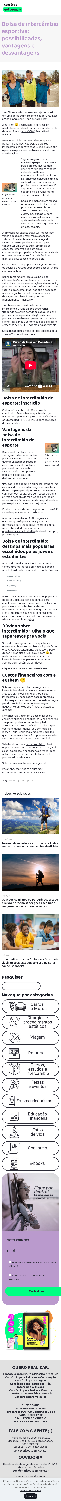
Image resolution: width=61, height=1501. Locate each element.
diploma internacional (15, 478)
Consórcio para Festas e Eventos (30, 1390)
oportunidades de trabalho (18, 531)
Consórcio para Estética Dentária (30, 1393)
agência (6, 662)
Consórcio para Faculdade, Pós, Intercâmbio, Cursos (30, 1386)
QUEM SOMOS (30, 1405)
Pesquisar (12, 977)
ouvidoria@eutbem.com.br (31, 1470)
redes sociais (37, 772)
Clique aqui (8, 668)
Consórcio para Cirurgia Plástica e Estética (30, 1374)
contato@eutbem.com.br (30, 1450)
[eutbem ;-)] (12, 7)
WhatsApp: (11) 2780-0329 (31, 1447)
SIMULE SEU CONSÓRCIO (30, 1418)
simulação (23, 763)
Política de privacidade (30, 1490)
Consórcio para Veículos (30, 1397)
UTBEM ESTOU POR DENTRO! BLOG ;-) (31, 1412)
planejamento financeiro (17, 299)
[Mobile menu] (56, 5)
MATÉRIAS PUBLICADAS (30, 1408)
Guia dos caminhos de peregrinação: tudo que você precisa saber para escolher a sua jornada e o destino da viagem (30, 903)
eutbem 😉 (42, 653)
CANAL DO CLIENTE (30, 1415)
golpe (30, 619)
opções (41, 656)
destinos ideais (28, 563)
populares (51, 596)
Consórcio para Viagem (30, 1380)
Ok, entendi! (30, 1496)
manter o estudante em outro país (23, 259)
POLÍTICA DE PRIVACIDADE (31, 1421)
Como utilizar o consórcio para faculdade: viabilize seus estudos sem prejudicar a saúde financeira (30, 962)
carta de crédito (35, 744)
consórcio (38, 700)
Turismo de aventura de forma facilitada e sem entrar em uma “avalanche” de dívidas (30, 845)
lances (6, 732)
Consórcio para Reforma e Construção (30, 1377)
